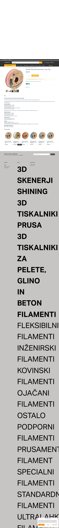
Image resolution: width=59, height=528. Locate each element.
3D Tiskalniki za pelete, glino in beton (37, 270)
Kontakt (40, 65)
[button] (57, 518)
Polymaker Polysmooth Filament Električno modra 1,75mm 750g (33, 142)
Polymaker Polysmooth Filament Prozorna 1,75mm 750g (8, 142)
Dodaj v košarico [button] (11, 144)
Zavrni (48, 524)
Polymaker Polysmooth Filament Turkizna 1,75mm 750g (50, 142)
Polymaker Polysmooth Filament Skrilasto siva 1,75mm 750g (42, 142)
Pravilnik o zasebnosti (50, 526)
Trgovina (43, 65)
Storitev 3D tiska (32, 65)
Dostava (21, 65)
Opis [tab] (5, 95)
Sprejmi (41, 524)
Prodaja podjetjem (26, 65)
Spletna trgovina (8, 67)
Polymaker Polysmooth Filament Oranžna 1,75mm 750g (25, 142)
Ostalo (31, 416)
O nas (18, 65)
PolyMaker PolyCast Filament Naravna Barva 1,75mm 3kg (16, 142)
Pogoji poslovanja (32, 165)
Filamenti (11, 67)
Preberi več (20, 144)
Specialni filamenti (15, 67)
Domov (5, 67)
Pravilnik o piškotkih (45, 526)
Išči (40, 62)
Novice (37, 65)
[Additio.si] (7, 62)
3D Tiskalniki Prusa (37, 214)
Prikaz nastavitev (54, 524)
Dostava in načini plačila (7, 166)
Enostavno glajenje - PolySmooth (21, 67)
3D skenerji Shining (35, 180)
